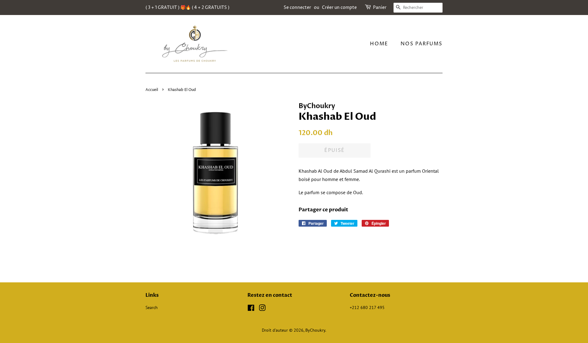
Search (151, 307)
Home (379, 43)
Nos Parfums (422, 43)
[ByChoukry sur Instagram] (262, 309)
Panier (379, 7)
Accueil (151, 89)
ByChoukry (315, 330)
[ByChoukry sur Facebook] (250, 309)
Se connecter (297, 7)
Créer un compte (339, 7)
